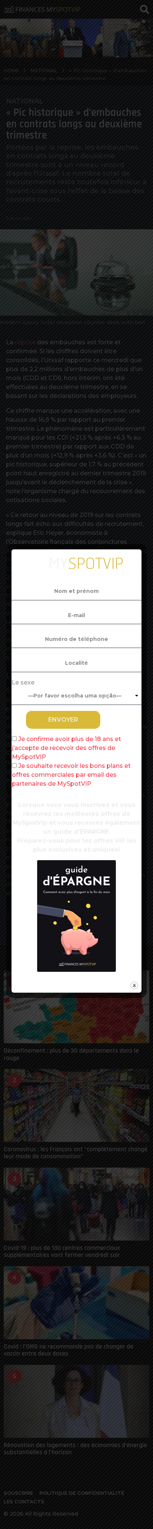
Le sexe (23, 682)
